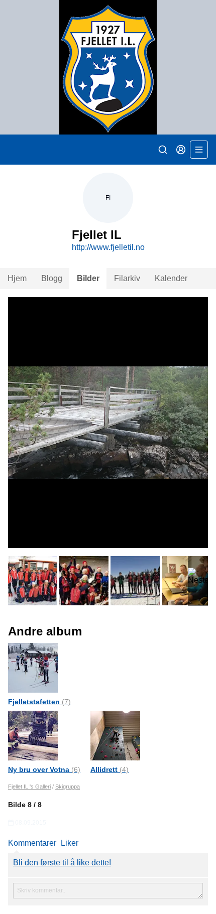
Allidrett (109, 769)
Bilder (88, 278)
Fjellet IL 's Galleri (29, 787)
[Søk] (163, 150)
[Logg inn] (181, 150)
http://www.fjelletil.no (108, 247)
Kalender (171, 278)
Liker (69, 843)
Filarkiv (127, 278)
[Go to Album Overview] (33, 667)
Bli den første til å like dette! (62, 862)
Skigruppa (67, 787)
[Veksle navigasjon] (199, 150)
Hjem (17, 278)
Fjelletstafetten (39, 702)
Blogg (51, 278)
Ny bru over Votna (44, 769)
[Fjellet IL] (108, 67)
